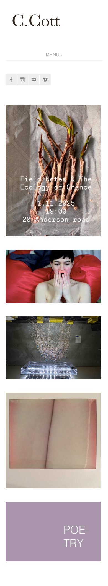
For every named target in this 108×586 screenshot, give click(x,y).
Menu (53, 54)
